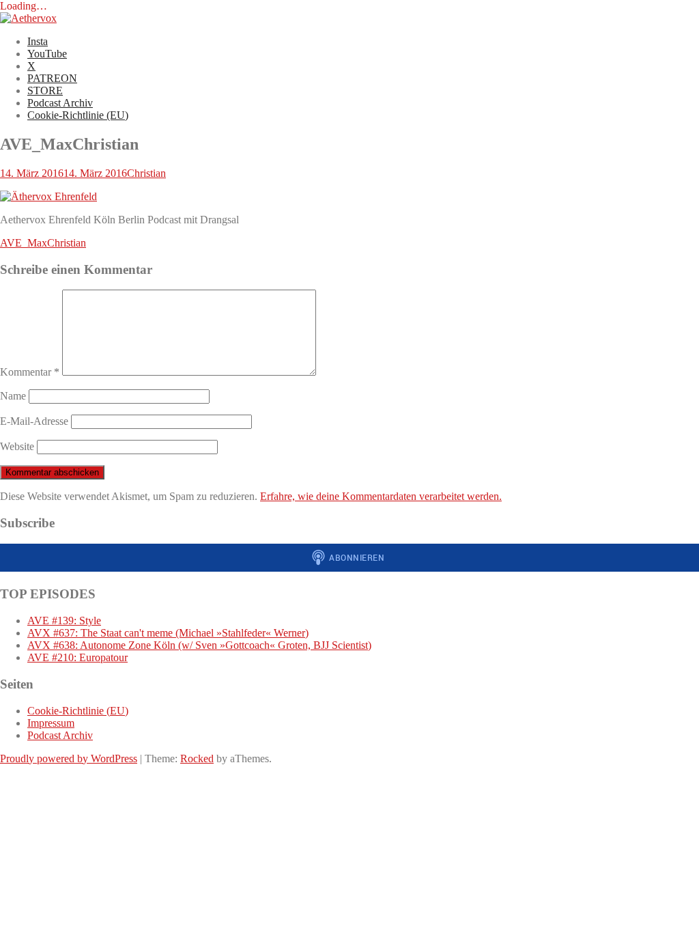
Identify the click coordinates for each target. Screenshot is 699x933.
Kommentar (29, 372)
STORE (45, 90)
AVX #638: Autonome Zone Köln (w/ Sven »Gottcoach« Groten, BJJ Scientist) (199, 645)
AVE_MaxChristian (43, 243)
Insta (37, 41)
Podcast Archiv (60, 103)
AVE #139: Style (64, 620)
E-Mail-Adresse (34, 421)
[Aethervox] (28, 18)
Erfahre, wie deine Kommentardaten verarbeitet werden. (381, 496)
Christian (146, 173)
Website (17, 446)
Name (13, 396)
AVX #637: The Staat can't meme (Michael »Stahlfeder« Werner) (168, 633)
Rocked (197, 758)
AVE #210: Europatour (77, 657)
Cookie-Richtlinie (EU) (77, 115)
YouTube (47, 53)
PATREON (52, 78)
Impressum (50, 723)
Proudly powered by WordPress (68, 758)
